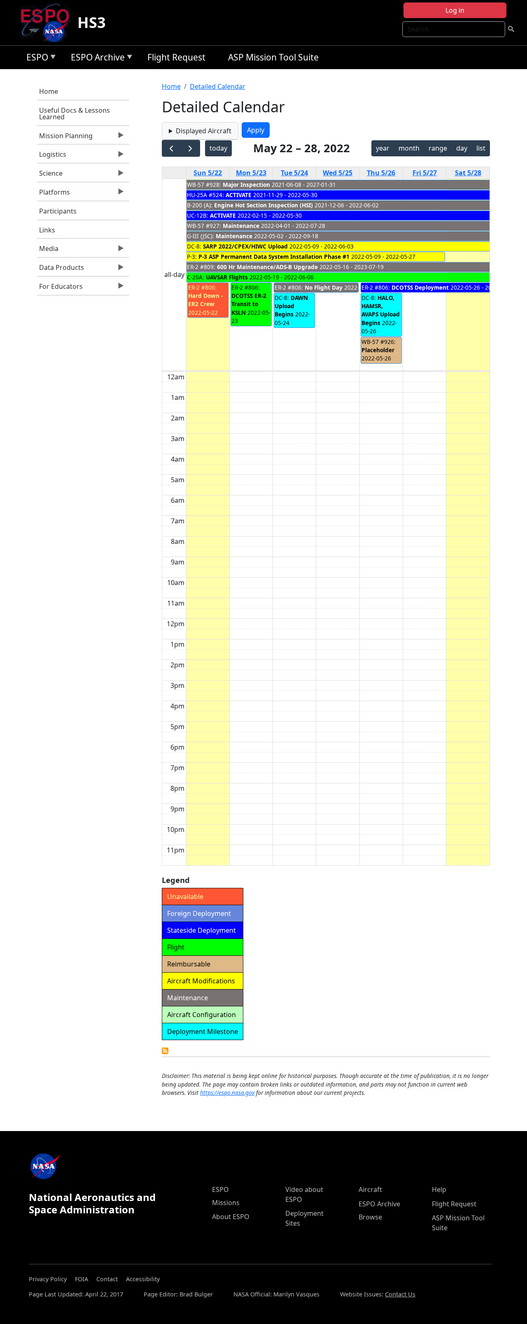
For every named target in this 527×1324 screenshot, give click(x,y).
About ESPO (231, 1216)
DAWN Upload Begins (291, 306)
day (461, 148)
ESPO (35, 58)
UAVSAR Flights (227, 277)
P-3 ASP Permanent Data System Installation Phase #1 (274, 256)
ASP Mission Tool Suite (273, 57)
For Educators (60, 288)
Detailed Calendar (217, 86)
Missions (226, 1202)
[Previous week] (171, 148)
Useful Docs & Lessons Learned (74, 113)
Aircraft (370, 1189)
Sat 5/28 (468, 172)
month (409, 148)
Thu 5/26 (381, 172)
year (382, 148)
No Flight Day (324, 287)
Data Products (60, 269)
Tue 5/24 (294, 172)
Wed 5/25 (337, 172)
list (480, 148)
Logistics (51, 156)
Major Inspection (246, 184)
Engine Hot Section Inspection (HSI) (263, 205)
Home (48, 91)
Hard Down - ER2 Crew (205, 300)
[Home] (48, 22)
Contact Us (400, 1294)
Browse (370, 1217)
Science (50, 175)
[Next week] (190, 148)
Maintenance (241, 226)
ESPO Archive (96, 58)
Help (439, 1189)
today (218, 148)
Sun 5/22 (208, 172)
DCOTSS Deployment (421, 287)
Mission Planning (65, 137)
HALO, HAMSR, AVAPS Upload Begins (380, 310)
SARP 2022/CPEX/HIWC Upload (245, 246)
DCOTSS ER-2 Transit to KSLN (248, 304)
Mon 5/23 (251, 172)
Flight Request (176, 57)
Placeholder (377, 350)
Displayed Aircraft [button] (203, 130)
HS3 (91, 22)
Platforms (53, 194)
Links (47, 230)
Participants (58, 211)
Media (47, 250)
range (438, 148)
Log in (454, 10)
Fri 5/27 (425, 172)
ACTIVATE (239, 195)
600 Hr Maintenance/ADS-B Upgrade (267, 267)
